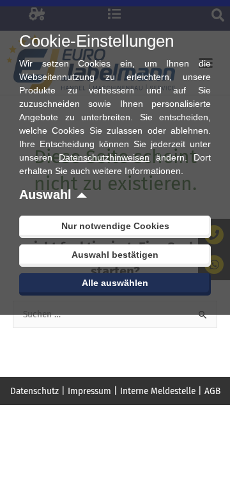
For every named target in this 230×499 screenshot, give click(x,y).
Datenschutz (34, 391)
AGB (212, 391)
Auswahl (45, 194)
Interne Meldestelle (157, 391)
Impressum (89, 391)
